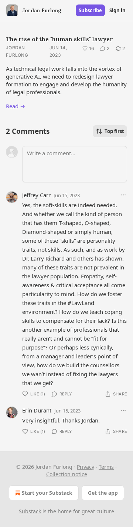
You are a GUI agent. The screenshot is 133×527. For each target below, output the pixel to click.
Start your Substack (47, 492)
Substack (30, 511)
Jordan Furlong (17, 51)
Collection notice (66, 474)
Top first (114, 131)
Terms (106, 466)
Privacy (85, 466)
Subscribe (90, 10)
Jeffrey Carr (36, 195)
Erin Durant (36, 410)
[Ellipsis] (123, 195)
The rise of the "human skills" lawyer (59, 39)
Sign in (117, 10)
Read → (15, 106)
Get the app (103, 492)
